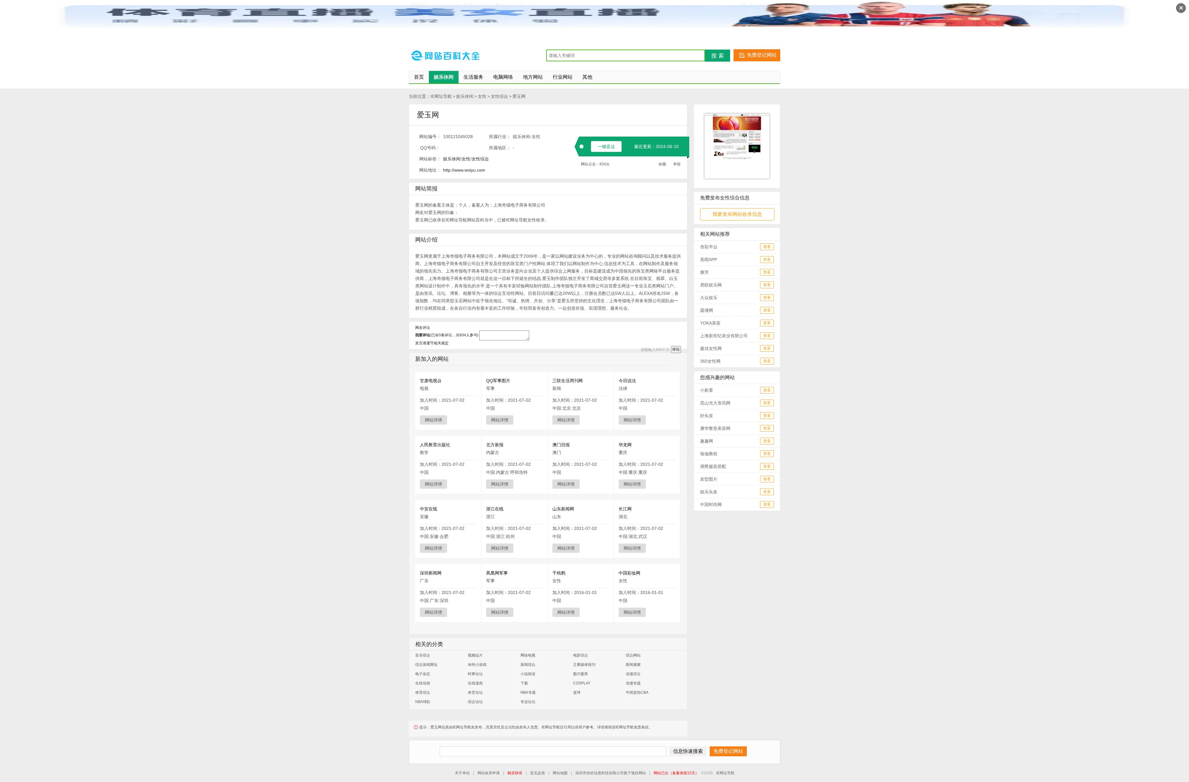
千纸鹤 (558, 572)
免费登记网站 (762, 55)
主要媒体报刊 (584, 664)
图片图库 (580, 674)
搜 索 (717, 56)
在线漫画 (475, 683)
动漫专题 (633, 683)
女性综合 (499, 96)
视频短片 (475, 655)
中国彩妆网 (629, 572)
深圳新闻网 (431, 572)
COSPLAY (581, 683)
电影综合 (580, 655)
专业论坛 (527, 702)
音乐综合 (422, 655)
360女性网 (710, 361)
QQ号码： (430, 147)
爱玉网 (518, 96)
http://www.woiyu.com (464, 170)
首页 (419, 77)
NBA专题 (528, 692)
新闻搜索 (633, 664)
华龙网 (625, 444)
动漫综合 (633, 674)
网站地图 (560, 773)
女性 (482, 96)
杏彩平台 (708, 246)
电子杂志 (422, 674)
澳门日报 (561, 444)
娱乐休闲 (464, 96)
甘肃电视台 (431, 380)
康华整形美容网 (715, 428)
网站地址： (430, 170)
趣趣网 (706, 441)
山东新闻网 (563, 508)
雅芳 (704, 272)
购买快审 (514, 773)
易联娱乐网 (711, 284)
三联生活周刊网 (567, 380)
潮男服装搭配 (713, 466)
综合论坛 (475, 702)
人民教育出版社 (435, 444)
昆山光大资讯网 (715, 402)
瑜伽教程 (708, 453)
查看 (767, 247)
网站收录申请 (488, 773)
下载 (524, 683)
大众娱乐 (708, 297)
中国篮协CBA (637, 692)
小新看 (706, 390)
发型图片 (708, 479)
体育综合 (422, 692)
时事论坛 (475, 674)
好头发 (706, 415)
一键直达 (606, 146)
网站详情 (433, 419)
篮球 (577, 692)
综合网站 (633, 655)
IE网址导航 (441, 96)
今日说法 (627, 380)
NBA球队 (422, 702)
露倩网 (706, 310)
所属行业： (500, 136)
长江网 (625, 508)
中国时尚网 (711, 504)
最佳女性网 (711, 348)
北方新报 (494, 444)
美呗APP (708, 259)
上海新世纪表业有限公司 (724, 335)
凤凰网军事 (497, 572)
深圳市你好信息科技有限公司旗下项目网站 (610, 773)
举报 (677, 164)
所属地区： (500, 147)
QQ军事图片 (498, 380)
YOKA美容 (710, 323)
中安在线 (428, 508)
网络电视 (527, 655)
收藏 (662, 164)
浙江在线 (494, 508)
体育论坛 (475, 692)
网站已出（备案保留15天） (676, 773)
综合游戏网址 (426, 664)
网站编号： (430, 136)
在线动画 (422, 683)
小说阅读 (527, 674)
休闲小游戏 (477, 664)
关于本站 (462, 773)
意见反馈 (537, 773)
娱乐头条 (708, 491)
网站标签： (430, 158)
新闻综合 (527, 664)
